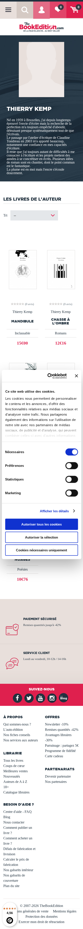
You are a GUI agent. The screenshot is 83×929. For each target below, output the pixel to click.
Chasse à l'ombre (60, 321)
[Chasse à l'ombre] (60, 269)
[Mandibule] (22, 269)
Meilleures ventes (15, 771)
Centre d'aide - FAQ (17, 812)
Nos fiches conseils (16, 735)
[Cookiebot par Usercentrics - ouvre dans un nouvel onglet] (49, 376)
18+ (6, 787)
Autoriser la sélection (41, 537)
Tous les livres (13, 760)
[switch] (71, 465)
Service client (36, 653)
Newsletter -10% (56, 724)
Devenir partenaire (58, 776)
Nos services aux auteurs (20, 740)
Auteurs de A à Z (15, 782)
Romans (60, 333)
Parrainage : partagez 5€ (62, 745)
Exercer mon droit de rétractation (41, 922)
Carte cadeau (54, 756)
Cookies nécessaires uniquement (41, 550)
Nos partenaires (56, 782)
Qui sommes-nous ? (17, 724)
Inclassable (22, 333)
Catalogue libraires (16, 792)
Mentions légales (64, 911)
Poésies (22, 569)
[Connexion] (41, 13)
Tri (5, 215)
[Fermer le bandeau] (76, 375)
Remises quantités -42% (61, 729)
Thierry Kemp (22, 312)
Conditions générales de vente (27, 911)
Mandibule (22, 321)
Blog (6, 817)
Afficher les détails (54, 511)
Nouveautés (11, 776)
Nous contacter (13, 822)
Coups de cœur (14, 766)
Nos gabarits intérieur (18, 870)
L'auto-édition (13, 729)
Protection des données (41, 916)
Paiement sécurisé (39, 619)
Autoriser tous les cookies (41, 524)
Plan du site (11, 886)
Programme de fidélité (60, 751)
